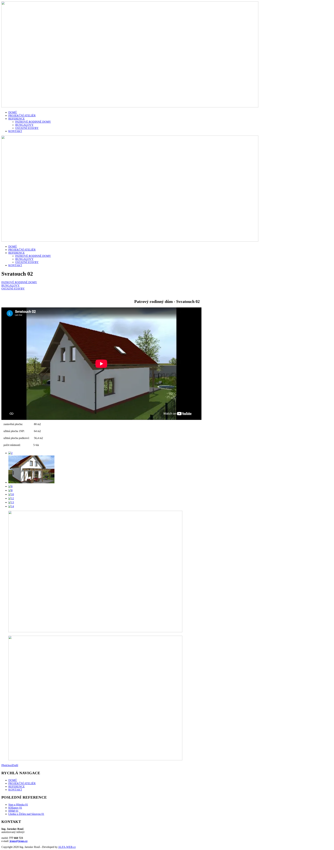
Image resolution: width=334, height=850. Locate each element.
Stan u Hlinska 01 (18, 804)
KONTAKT (15, 131)
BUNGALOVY (24, 124)
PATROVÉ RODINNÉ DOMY (33, 121)
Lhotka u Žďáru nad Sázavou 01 (26, 813)
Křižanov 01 (15, 807)
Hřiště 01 (13, 810)
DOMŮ (12, 112)
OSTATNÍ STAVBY (27, 128)
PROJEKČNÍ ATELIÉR (22, 115)
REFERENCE (16, 118)
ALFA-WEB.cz (67, 846)
